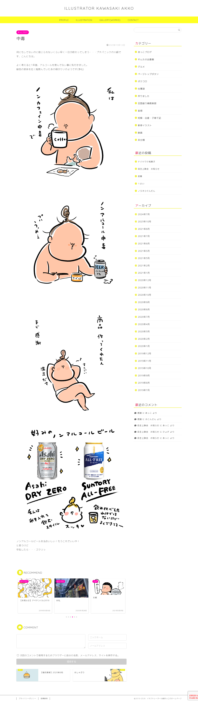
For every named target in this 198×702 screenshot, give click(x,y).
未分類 (141, 140)
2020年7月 (144, 316)
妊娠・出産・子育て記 (149, 118)
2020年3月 (144, 331)
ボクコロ (142, 81)
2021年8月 (144, 228)
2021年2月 (144, 265)
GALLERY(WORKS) (109, 20)
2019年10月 (144, 368)
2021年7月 (144, 236)
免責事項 (44, 698)
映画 (140, 132)
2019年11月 (144, 360)
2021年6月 (144, 243)
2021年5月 (144, 250)
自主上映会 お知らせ (149, 168)
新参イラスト (145, 125)
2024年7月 (144, 214)
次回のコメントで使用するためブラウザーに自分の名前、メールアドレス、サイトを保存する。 (70, 655)
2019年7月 (144, 390)
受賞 (140, 176)
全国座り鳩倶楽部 (147, 103)
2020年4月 (144, 324)
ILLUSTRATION (84, 20)
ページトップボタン (148, 74)
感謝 (139, 413)
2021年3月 (144, 258)
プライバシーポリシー (27, 698)
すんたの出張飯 (146, 59)
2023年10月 (144, 221)
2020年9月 (144, 302)
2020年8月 (144, 309)
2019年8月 (144, 382)
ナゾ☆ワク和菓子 (146, 161)
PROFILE (64, 20)
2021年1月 (144, 272)
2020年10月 (144, 294)
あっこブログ (22, 32)
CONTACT (133, 20)
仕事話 (141, 88)
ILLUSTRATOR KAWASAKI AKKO (99, 8)
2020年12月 (144, 280)
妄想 (140, 110)
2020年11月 (144, 287)
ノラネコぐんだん (146, 190)
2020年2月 (144, 338)
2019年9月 (144, 375)
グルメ (141, 66)
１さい (141, 183)
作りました (143, 96)
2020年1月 (144, 346)
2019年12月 (144, 353)
